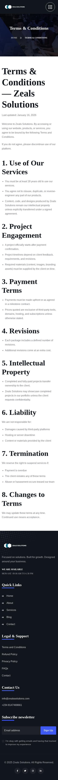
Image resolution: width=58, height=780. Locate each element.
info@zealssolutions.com (15, 698)
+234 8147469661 (12, 705)
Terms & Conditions (36, 38)
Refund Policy (9, 654)
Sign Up (48, 730)
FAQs (5, 668)
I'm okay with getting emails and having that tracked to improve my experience (31, 743)
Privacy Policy (9, 661)
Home (14, 38)
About (9, 603)
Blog (9, 617)
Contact (10, 624)
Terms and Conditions (14, 647)
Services (11, 610)
